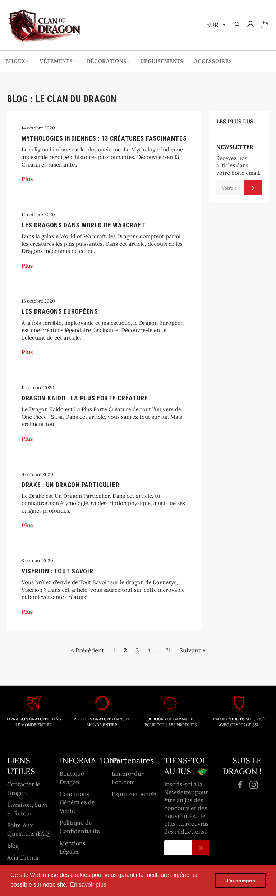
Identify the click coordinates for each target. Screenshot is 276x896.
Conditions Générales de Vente (77, 802)
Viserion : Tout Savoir (57, 571)
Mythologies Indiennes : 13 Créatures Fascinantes (104, 138)
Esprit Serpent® (134, 793)
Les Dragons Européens (60, 311)
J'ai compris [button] (240, 880)
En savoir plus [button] (88, 885)
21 (168, 650)
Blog (13, 845)
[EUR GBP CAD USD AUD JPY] (215, 25)
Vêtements (56, 61)
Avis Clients (22, 857)
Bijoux (15, 61)
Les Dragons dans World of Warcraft (84, 225)
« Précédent (87, 650)
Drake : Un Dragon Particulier (70, 484)
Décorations (106, 61)
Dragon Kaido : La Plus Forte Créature (85, 398)
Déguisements (161, 61)
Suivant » (192, 650)
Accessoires (213, 61)
